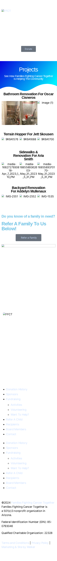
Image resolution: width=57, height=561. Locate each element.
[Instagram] (15, 367)
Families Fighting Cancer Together (32, 502)
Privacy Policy (40, 542)
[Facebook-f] (7, 367)
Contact (11, 434)
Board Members (16, 429)
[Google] (23, 367)
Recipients (12, 424)
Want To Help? (20, 414)
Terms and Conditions (15, 542)
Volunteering (18, 409)
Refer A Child (14, 419)
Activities (16, 404)
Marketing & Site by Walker (18, 547)
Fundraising (13, 399)
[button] (4, 113)
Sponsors (12, 394)
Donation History (16, 389)
